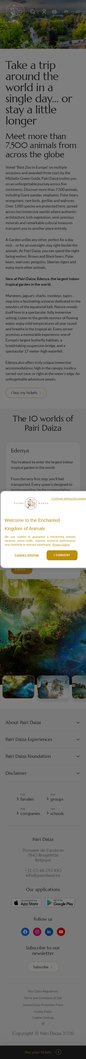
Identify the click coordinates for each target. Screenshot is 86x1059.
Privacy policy (61, 544)
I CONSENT (62, 555)
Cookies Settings (27, 555)
